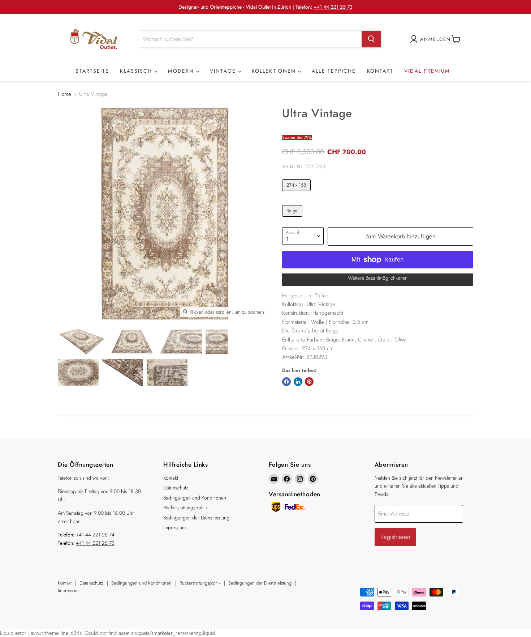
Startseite (92, 71)
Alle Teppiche (334, 71)
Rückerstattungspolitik (185, 507)
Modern (182, 71)
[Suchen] (371, 39)
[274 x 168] (297, 193)
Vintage (224, 71)
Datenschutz (175, 487)
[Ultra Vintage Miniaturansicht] (82, 341)
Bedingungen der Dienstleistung (196, 517)
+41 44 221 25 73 (333, 6)
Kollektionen (275, 71)
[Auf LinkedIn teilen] (298, 381)
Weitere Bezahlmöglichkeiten (377, 277)
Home (64, 94)
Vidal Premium (427, 71)
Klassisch (137, 71)
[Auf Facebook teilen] (286, 381)
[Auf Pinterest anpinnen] (309, 381)
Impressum (174, 527)
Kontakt (380, 71)
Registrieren (395, 536)
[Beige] (293, 218)
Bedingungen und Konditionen (194, 497)
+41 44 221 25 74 (95, 534)
